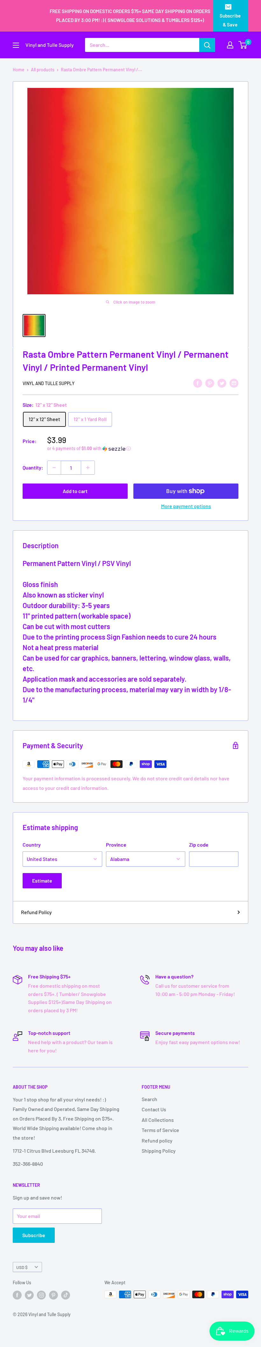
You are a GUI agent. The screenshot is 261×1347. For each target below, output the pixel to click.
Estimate (42, 881)
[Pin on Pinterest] (209, 383)
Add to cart (75, 491)
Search (149, 1099)
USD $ (22, 1267)
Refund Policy (36, 912)
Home (19, 69)
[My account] (230, 44)
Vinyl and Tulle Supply (48, 383)
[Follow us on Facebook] (17, 1295)
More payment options (186, 506)
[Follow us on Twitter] (29, 1295)
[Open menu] (16, 45)
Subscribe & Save (230, 20)
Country (32, 845)
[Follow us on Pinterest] (53, 1295)
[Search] (207, 45)
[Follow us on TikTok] (65, 1295)
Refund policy (157, 1140)
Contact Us (154, 1109)
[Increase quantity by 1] (88, 467)
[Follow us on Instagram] (41, 1295)
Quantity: (33, 467)
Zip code (198, 845)
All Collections (158, 1120)
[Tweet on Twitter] (221, 383)
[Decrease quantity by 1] (54, 467)
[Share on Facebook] (197, 383)
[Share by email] (233, 383)
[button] (142, 449)
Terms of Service (160, 1130)
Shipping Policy (159, 1151)
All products (42, 69)
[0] (243, 45)
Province (116, 845)
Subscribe (33, 1235)
